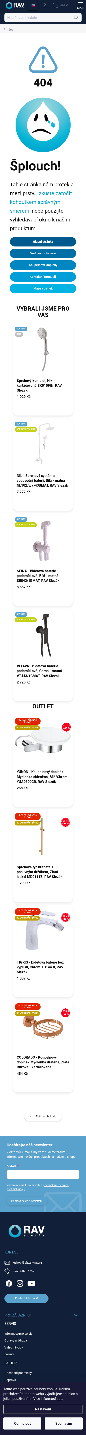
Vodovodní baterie (43, 253)
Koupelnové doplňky (43, 265)
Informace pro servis (18, 1333)
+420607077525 (24, 1271)
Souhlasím (63, 1423)
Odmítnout (22, 1423)
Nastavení (43, 1409)
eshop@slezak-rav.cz (27, 1262)
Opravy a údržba (15, 1340)
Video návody (13, 1347)
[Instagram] (19, 1283)
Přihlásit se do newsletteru (27, 1201)
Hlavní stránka (43, 241)
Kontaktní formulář (43, 277)
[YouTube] (31, 1283)
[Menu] (80, 5)
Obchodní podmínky (18, 1373)
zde (59, 1399)
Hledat (76, 17)
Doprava (10, 1380)
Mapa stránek (43, 288)
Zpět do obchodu (46, 1116)
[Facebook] (8, 1283)
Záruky (9, 1354)
